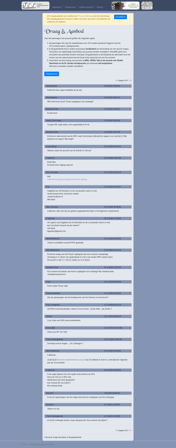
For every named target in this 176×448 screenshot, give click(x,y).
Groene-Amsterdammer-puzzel (71, 360)
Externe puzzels (86, 7)
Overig (100, 7)
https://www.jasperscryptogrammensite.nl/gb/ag (67, 179)
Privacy (58, 444)
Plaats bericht (51, 74)
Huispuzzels (70, 7)
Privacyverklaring (85, 16)
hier (63, 260)
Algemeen (57, 7)
